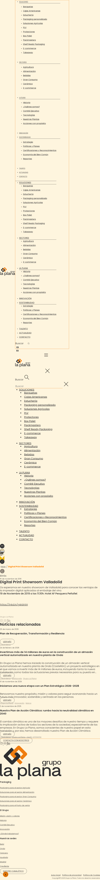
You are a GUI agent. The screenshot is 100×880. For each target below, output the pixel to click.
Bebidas (27, 75)
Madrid (3, 862)
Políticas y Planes (31, 146)
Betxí (2, 844)
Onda (2, 848)
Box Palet (27, 35)
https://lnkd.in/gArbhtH (14, 604)
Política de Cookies (91, 875)
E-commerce (29, 48)
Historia (26, 102)
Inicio (3, 566)
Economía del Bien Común (35, 154)
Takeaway (28, 52)
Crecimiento (5, 644)
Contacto (23, 176)
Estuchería (28, 15)
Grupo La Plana (29, 678)
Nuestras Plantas (31, 119)
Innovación (23, 133)
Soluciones (23, 2)
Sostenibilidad (25, 137)
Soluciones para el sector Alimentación (17, 792)
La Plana (22, 98)
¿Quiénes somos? (31, 106)
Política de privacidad (71, 875)
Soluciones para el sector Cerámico (16, 801)
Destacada (17, 678)
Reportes (27, 158)
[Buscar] (28, 344)
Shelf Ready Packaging (34, 44)
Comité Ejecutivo (31, 111)
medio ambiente (34, 737)
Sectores (23, 62)
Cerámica (28, 83)
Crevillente (4, 866)
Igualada (4, 857)
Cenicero (4, 853)
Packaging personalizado (35, 19)
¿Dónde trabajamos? (9, 833)
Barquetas (28, 6)
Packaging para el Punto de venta (15, 805)
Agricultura (28, 67)
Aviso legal (55, 875)
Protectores (29, 31)
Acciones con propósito (34, 123)
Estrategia (28, 142)
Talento (22, 168)
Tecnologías (29, 115)
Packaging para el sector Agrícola (15, 788)
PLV (24, 27)
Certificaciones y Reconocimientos (39, 150)
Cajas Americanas (31, 10)
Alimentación (29, 71)
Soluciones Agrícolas (33, 23)
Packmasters (29, 40)
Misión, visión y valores (10, 816)
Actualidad (23, 172)
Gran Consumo (30, 79)
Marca (28, 703)
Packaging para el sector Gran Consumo (18, 796)
